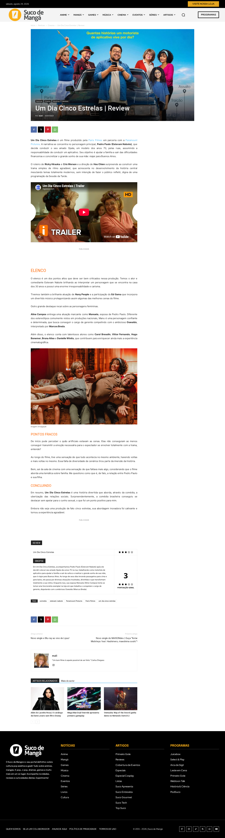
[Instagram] (54, 665)
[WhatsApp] (55, 129)
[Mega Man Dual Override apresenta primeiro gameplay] (84, 698)
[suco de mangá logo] (27, 15)
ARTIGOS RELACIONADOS (45, 681)
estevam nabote (56, 601)
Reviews (65, 101)
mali (41, 116)
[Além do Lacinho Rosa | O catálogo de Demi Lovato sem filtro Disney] (47, 698)
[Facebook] (34, 129)
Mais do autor (68, 681)
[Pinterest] (48, 129)
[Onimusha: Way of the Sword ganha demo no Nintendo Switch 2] (120, 698)
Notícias (41, 25)
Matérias (56, 101)
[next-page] (37, 722)
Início (33, 25)
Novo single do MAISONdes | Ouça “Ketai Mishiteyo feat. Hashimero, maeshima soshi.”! (114, 640)
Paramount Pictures (74, 601)
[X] (41, 129)
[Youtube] (216, 829)
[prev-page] (33, 722)
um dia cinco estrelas (107, 601)
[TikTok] (195, 829)
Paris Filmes (95, 140)
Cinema (51, 25)
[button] (183, 14)
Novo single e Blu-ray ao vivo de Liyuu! (50, 638)
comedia (43, 601)
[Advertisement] (84, 255)
